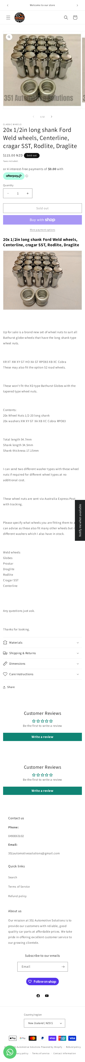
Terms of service (41, 1053)
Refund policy (17, 896)
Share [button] (11, 687)
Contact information (64, 1053)
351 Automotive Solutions (26, 1046)
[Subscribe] (63, 967)
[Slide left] (33, 116)
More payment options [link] (42, 229)
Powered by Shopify (51, 1046)
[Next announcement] (77, 5)
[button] (8, 17)
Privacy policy (20, 1053)
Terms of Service (19, 886)
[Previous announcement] (7, 5)
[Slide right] (51, 116)
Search (12, 877)
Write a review (42, 737)
